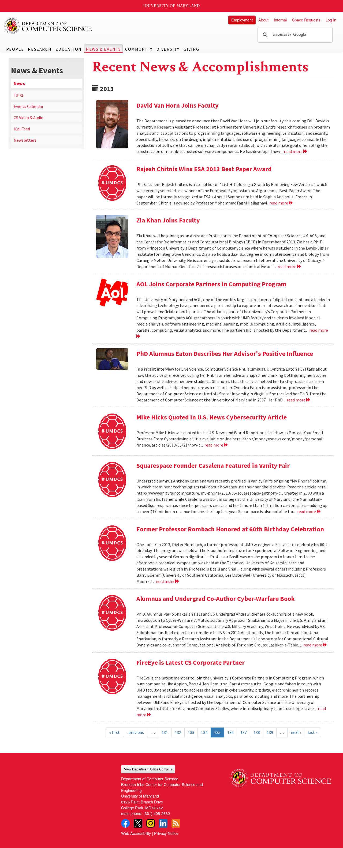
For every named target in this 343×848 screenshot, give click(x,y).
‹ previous (135, 732)
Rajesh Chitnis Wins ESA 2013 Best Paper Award (204, 169)
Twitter (138, 823)
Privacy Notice (166, 833)
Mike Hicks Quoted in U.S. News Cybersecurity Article (211, 417)
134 (204, 732)
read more (293, 151)
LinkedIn (163, 823)
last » (313, 732)
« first (114, 732)
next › (296, 732)
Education (68, 49)
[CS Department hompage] (280, 776)
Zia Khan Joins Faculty (168, 220)
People (15, 49)
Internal (280, 20)
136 (230, 732)
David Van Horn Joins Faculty (177, 105)
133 (191, 732)
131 (165, 732)
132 (178, 732)
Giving (191, 49)
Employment (242, 20)
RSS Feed (176, 823)
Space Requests (306, 20)
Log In (331, 20)
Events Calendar (28, 106)
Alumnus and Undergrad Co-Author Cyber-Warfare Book (215, 598)
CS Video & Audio (28, 117)
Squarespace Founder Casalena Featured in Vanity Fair (213, 465)
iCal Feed (22, 128)
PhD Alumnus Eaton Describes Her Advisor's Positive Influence (224, 353)
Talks (19, 95)
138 (256, 732)
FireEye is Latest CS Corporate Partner (190, 662)
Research (39, 49)
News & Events (103, 49)
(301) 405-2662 (156, 813)
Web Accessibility (136, 833)
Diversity (168, 49)
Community (138, 49)
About (263, 20)
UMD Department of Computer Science (48, 26)
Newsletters (25, 140)
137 (243, 732)
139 (270, 732)
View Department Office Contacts (148, 769)
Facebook (125, 823)
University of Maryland (171, 6)
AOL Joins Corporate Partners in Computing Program (211, 284)
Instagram (150, 823)
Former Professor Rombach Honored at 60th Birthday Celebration (230, 529)
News (19, 83)
